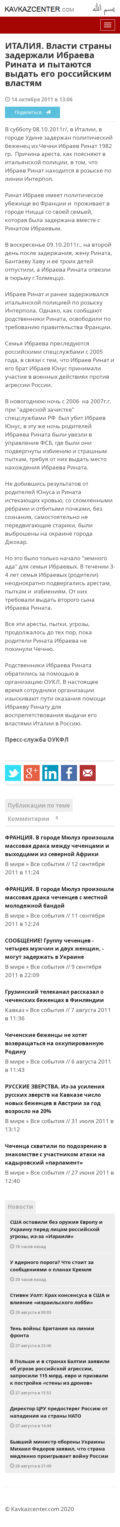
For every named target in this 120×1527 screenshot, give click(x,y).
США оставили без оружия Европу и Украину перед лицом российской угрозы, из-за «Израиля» (56, 1233)
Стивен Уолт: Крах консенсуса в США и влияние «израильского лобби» (60, 1303)
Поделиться (30, 112)
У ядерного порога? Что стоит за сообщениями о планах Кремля (52, 1270)
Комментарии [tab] (33, 819)
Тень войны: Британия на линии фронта (52, 1336)
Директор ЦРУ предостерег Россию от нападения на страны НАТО (59, 1416)
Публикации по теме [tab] (39, 805)
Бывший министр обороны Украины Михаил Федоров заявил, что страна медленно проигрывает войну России (59, 1453)
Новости (20, 1206)
